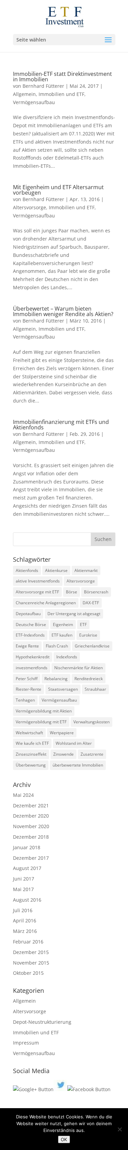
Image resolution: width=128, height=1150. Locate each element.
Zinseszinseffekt (31, 754)
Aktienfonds (27, 570)
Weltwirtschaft (29, 733)
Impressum (26, 1042)
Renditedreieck (88, 678)
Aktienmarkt (86, 570)
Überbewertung (31, 765)
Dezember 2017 (31, 858)
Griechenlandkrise (92, 646)
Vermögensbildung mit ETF (41, 722)
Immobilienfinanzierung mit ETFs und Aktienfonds (61, 424)
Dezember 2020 (31, 815)
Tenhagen (25, 700)
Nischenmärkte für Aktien (78, 668)
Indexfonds (66, 657)
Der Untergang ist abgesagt (73, 614)
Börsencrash (96, 592)
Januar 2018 (26, 847)
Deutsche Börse (31, 624)
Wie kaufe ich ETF (32, 743)
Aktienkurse (56, 570)
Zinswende (63, 754)
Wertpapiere (62, 733)
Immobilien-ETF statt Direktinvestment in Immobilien (62, 76)
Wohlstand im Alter (74, 743)
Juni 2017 (23, 878)
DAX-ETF (91, 603)
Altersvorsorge (29, 207)
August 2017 (27, 868)
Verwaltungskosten (91, 722)
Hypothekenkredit (32, 657)
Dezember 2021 (31, 805)
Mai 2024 (23, 795)
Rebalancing (56, 678)
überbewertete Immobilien (78, 765)
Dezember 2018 (31, 837)
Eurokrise (88, 635)
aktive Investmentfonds (38, 581)
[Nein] (119, 1129)
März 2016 (25, 931)
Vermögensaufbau (34, 102)
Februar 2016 (28, 941)
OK (64, 1139)
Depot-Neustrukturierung (42, 1022)
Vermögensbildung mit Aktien (44, 711)
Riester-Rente (28, 689)
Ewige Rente (27, 646)
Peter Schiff (27, 678)
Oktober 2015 (28, 973)
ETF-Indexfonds (30, 635)
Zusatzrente (92, 754)
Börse (71, 592)
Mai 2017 (23, 889)
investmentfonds (31, 668)
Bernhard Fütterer (43, 86)
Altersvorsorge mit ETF (37, 592)
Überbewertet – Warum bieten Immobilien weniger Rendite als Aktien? (63, 311)
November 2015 (31, 962)
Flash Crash (57, 646)
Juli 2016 (22, 910)
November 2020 (31, 826)
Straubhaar (95, 689)
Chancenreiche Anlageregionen (46, 603)
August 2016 (27, 900)
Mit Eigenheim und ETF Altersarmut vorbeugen (58, 189)
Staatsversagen (63, 689)
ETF (83, 624)
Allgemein (24, 94)
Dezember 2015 (31, 952)
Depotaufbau (28, 614)
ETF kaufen (62, 635)
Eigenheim (63, 624)
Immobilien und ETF (61, 94)
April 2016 (24, 920)
